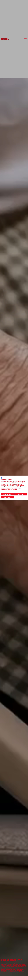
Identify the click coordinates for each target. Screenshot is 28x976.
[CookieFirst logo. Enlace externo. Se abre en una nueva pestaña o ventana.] (1, 478)
